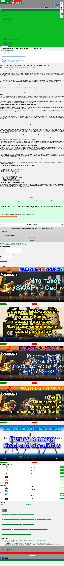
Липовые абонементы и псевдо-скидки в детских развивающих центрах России (13, 244)
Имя (1, 254)
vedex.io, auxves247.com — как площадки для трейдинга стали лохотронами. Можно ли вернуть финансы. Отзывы (26, 540)
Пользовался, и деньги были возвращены (8, 235)
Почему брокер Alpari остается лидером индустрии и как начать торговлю (18, 514)
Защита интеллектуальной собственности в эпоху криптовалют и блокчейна (18, 524)
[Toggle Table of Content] (0, 54)
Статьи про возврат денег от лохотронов (12, 39)
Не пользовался (4, 231)
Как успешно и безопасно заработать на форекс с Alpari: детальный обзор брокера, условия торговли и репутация (26, 519)
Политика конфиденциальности (7, 550)
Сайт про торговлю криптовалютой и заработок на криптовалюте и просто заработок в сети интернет (17, 560)
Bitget (36, 224)
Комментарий (2, 253)
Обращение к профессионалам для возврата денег (9, 61)
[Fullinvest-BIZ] (11, 3)
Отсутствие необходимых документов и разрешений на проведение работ (13, 58)
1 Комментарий (8, 521)
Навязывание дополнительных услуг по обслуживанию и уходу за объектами (13, 59)
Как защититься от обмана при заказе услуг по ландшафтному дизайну (12, 60)
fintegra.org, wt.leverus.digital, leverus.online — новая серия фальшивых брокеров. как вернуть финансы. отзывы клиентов (29, 543)
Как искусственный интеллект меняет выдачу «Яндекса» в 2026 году (16, 534)
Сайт (1, 258)
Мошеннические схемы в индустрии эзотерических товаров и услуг (11, 243)
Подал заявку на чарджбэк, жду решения (8, 234)
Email (1, 256)
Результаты (32, 240)
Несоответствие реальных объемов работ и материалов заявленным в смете (13, 56)
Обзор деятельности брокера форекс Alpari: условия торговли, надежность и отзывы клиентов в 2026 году (25, 529)
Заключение (4, 62)
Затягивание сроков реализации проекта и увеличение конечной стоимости (13, 57)
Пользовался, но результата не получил (8, 232)
